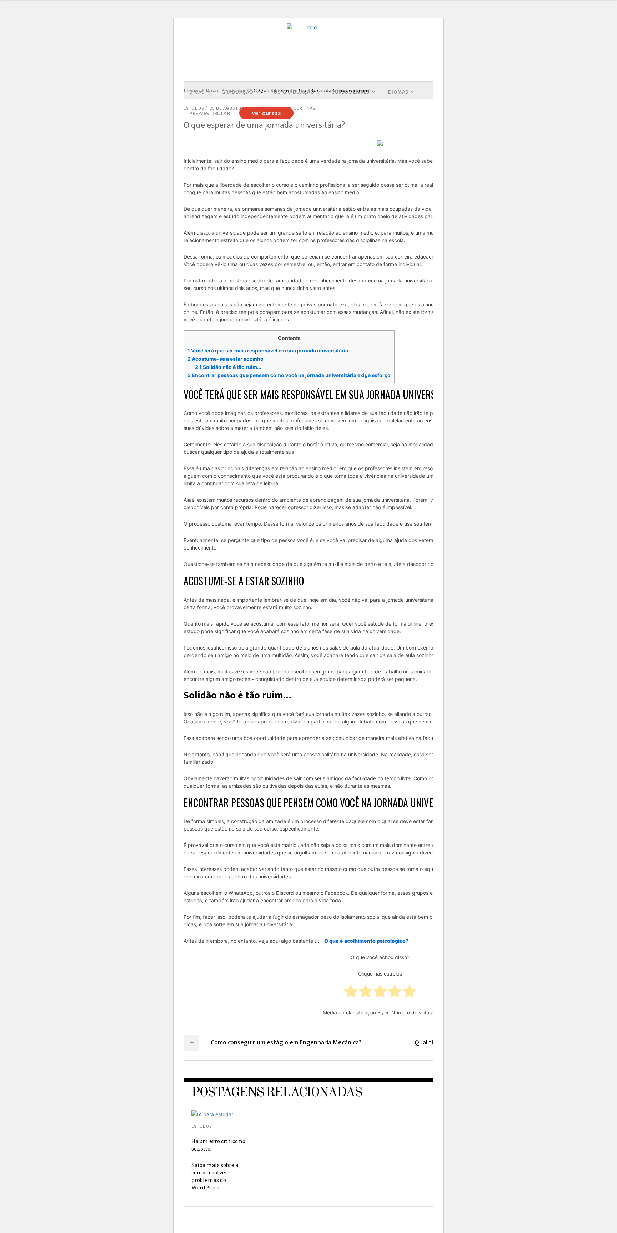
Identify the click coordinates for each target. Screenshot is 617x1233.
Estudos (201, 1126)
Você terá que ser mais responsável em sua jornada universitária (267, 350)
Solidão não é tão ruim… (228, 367)
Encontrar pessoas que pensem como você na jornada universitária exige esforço (289, 375)
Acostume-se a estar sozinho (225, 359)
